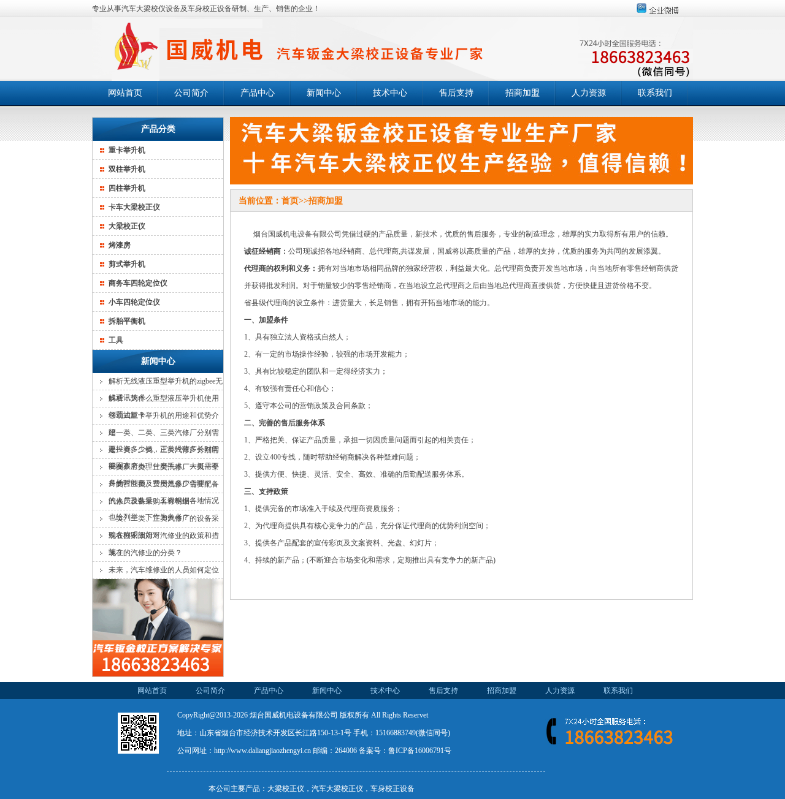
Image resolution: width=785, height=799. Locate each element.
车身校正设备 (392, 788)
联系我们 (655, 92)
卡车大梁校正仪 (134, 207)
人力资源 (589, 92)
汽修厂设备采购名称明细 (149, 501)
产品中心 (257, 92)
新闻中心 (324, 92)
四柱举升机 (127, 188)
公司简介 (191, 92)
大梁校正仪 (127, 226)
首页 (290, 200)
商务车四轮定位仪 (138, 283)
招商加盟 (522, 92)
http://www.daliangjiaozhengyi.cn (262, 750)
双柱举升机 (127, 169)
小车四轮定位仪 (134, 302)
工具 (116, 340)
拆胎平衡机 (127, 321)
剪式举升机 (127, 264)
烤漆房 (120, 245)
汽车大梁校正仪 (337, 788)
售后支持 (456, 92)
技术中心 (390, 92)
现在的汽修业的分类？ (145, 552)
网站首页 (125, 92)
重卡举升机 (127, 150)
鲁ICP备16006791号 (419, 750)
